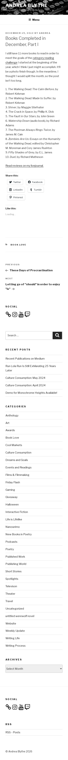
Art (7, 423)
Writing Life (12, 638)
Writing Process (15, 645)
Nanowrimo (12, 527)
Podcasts (11, 541)
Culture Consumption (18, 452)
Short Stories (13, 571)
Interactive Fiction (16, 512)
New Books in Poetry (18, 534)
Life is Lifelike (13, 519)
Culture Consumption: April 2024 (25, 385)
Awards (10, 430)
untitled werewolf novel (19, 616)
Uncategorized (14, 608)
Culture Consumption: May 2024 (25, 378)
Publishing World (15, 564)
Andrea (45, 33)
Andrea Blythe (26, 5)
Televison (11, 586)
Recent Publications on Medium (25, 358)
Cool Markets (13, 445)
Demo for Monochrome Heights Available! (31, 392)
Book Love (18, 244)
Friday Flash (12, 482)
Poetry (9, 549)
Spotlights (11, 578)
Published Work (15, 556)
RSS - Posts (12, 732)
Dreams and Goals (16, 460)
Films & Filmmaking (17, 475)
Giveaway (11, 497)
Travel (9, 601)
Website (10, 623)
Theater (10, 593)
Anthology (11, 415)
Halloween (12, 504)
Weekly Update (15, 630)
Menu (36, 19)
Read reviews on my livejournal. (24, 165)
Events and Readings (18, 467)
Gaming (10, 489)
